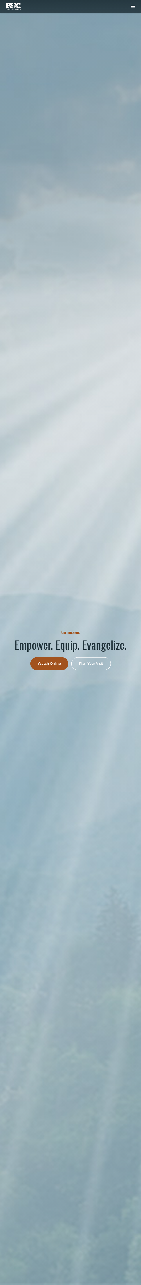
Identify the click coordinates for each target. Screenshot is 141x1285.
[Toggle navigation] (133, 6)
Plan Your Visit (91, 664)
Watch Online (49, 664)
